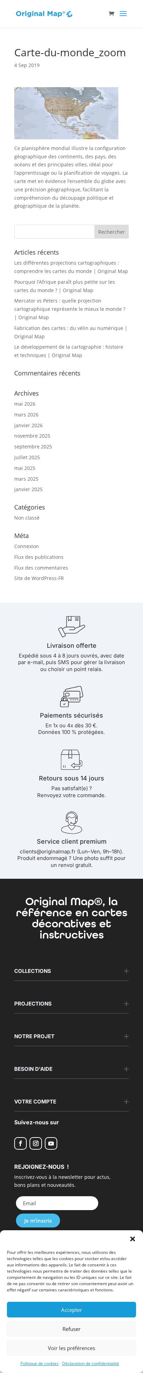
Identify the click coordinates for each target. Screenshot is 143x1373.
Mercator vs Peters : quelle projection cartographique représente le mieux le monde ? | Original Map (69, 309)
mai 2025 (24, 468)
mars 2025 (26, 478)
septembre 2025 (33, 446)
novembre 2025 (32, 435)
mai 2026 (24, 403)
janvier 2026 (28, 425)
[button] (132, 1238)
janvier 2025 (28, 489)
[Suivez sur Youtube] (51, 1143)
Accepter (71, 1309)
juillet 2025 (27, 457)
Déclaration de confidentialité (90, 1363)
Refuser (71, 1328)
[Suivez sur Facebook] (20, 1143)
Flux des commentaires (41, 567)
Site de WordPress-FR (39, 578)
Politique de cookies (39, 1363)
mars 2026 (26, 414)
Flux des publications (39, 557)
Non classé (27, 517)
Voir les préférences (71, 1348)
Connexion (26, 546)
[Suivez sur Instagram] (36, 1143)
